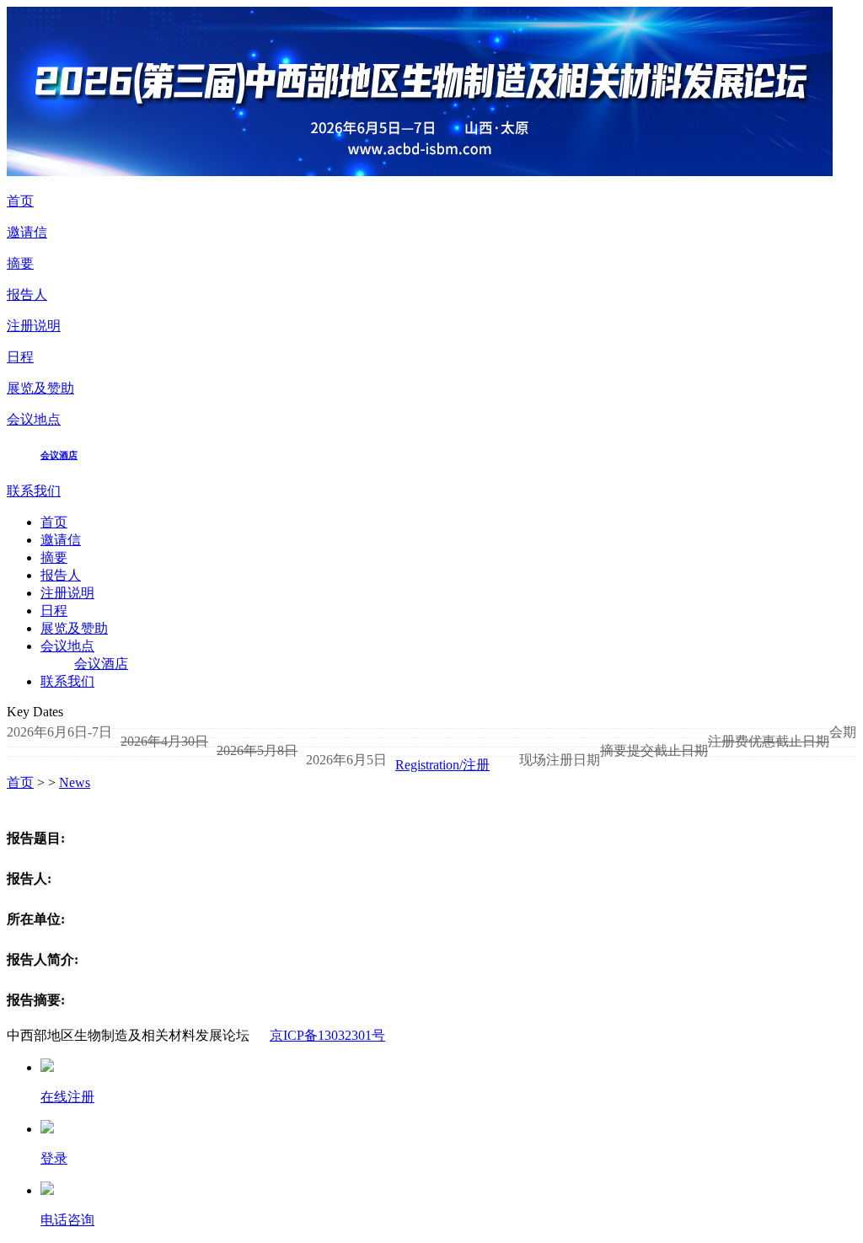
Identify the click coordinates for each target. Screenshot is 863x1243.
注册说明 (34, 326)
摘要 (20, 263)
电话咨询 (67, 1220)
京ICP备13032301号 (327, 1035)
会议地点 (34, 419)
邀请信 (27, 232)
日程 (20, 357)
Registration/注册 (442, 765)
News (74, 782)
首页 (20, 201)
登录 (53, 1158)
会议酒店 (59, 455)
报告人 (27, 294)
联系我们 (34, 491)
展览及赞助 (40, 388)
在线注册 (67, 1097)
